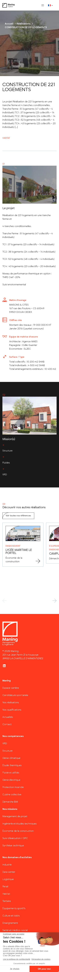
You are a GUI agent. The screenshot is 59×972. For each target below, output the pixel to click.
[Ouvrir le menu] (42, 5)
